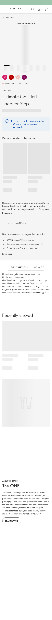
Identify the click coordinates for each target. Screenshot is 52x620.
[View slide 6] (39, 68)
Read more (7, 212)
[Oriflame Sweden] (14, 9)
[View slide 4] (26, 68)
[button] (4, 77)
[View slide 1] (7, 68)
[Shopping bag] (47, 9)
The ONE (7, 90)
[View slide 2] (13, 68)
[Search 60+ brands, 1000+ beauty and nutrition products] (32, 9)
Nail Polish (10, 17)
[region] (26, 49)
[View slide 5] (33, 68)
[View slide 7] (46, 68)
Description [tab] (19, 267)
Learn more (7, 253)
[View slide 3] (20, 68)
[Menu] (4, 9)
